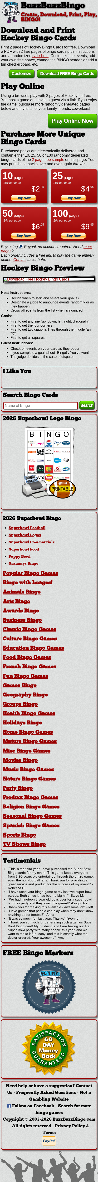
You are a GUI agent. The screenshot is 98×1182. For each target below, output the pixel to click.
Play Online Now (72, 120)
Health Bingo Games (29, 713)
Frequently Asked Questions (46, 1093)
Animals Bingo (22, 592)
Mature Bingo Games (30, 741)
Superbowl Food (24, 549)
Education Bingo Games (33, 648)
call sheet (40, 56)
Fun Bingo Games (25, 676)
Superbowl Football (27, 528)
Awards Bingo (21, 611)
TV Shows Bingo (24, 844)
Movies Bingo (20, 760)
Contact (19, 260)
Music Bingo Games (28, 770)
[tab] (49, 518)
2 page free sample (48, 160)
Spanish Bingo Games (31, 826)
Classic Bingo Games (29, 629)
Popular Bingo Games (30, 573)
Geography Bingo (25, 695)
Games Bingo (20, 686)
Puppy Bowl (19, 557)
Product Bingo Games (30, 797)
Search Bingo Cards (30, 395)
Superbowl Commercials (31, 542)
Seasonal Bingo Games (32, 816)
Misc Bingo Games (26, 751)
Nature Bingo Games (29, 779)
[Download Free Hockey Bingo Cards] (49, 279)
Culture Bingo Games (30, 639)
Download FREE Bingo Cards (67, 73)
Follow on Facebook (33, 1106)
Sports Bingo (19, 835)
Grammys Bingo (23, 564)
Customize (21, 73)
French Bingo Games (29, 667)
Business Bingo (22, 620)
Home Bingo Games (28, 732)
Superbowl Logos (25, 535)
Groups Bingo (20, 704)
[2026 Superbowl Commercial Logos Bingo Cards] (49, 497)
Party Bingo (18, 788)
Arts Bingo (16, 601)
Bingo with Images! (28, 583)
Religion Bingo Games (31, 807)
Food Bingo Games (27, 657)
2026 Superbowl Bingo (32, 518)
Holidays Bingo (22, 723)
